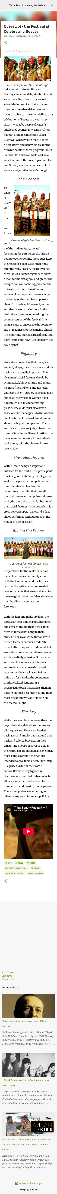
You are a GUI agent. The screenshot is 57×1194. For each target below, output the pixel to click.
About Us (7, 975)
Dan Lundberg (43, 240)
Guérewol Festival (14, 873)
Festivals (35, 868)
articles (31, 863)
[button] (6, 42)
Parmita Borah (35, 873)
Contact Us (8, 979)
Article (19, 863)
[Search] (52, 5)
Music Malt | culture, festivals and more (32, 5)
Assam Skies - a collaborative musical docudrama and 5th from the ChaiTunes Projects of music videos (26, 1144)
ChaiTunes (8, 972)
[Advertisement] (28, 937)
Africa (8, 863)
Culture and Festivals (16, 868)
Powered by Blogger (30, 1183)
